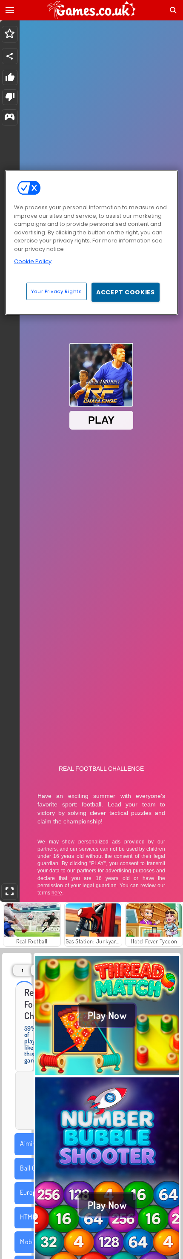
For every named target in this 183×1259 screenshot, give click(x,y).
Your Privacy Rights (56, 291)
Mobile (29, 1241)
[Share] (10, 56)
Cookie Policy (32, 261)
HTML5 (29, 1217)
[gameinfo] (9, 117)
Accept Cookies (125, 292)
